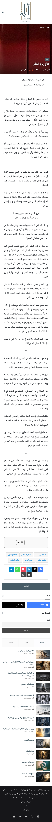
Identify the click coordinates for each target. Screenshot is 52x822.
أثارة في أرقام (26, 810)
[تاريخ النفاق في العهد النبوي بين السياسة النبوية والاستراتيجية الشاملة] (43, 676)
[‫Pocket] (23, 569)
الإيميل (48, 620)
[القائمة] (3, 13)
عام (41, 28)
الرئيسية (45, 28)
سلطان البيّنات (30, 751)
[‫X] (34, 569)
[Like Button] (22, 542)
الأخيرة (42, 643)
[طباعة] (23, 574)
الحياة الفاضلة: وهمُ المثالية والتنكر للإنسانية (22, 695)
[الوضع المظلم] (26, 806)
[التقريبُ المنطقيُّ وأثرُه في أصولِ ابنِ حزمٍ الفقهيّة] (43, 721)
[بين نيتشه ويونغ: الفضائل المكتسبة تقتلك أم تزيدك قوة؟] (43, 732)
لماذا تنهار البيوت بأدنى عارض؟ (26, 651)
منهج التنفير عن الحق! (28, 774)
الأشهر (26, 643)
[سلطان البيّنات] (43, 755)
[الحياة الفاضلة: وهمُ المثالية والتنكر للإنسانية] (43, 699)
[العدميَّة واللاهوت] (43, 743)
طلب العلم (41, 560)
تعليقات (10, 643)
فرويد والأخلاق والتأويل (28, 763)
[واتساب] (17, 569)
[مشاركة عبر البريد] (29, 574)
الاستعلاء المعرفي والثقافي (27, 684)
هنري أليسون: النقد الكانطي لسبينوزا (23, 707)
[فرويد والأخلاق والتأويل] (43, 766)
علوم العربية (28, 560)
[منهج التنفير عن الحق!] (43, 777)
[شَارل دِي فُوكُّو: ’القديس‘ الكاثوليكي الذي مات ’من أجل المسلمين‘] (43, 665)
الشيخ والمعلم (25, 555)
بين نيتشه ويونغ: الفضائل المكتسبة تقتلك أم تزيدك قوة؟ (18, 729)
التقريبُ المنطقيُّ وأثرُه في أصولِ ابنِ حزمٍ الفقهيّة (21, 718)
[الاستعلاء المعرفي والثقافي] (43, 687)
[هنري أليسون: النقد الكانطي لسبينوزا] (43, 710)
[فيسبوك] (40, 569)
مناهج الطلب (14, 560)
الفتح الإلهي (12, 555)
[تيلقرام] (11, 569)
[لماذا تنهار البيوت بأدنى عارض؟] (43, 654)
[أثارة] (26, 12)
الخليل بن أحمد (40, 555)
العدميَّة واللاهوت (29, 740)
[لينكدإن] (29, 569)
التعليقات (26, 586)
